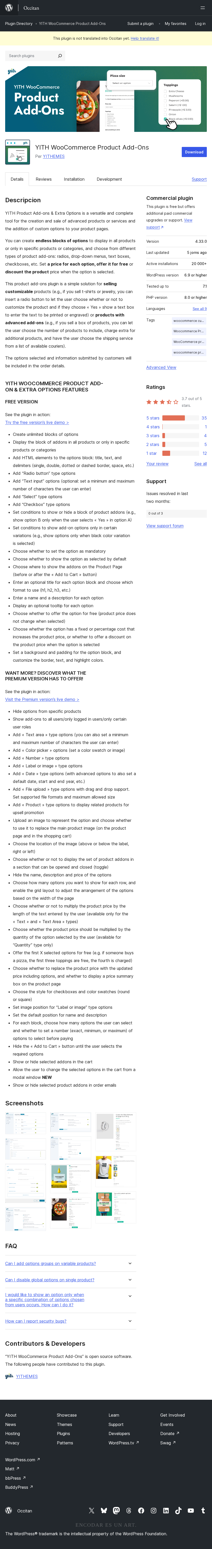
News (10, 1424)
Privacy (12, 1442)
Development (109, 179)
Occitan (24, 1510)
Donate (170, 1433)
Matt (12, 1468)
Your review (157, 463)
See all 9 (200, 309)
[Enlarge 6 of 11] (84, 1143)
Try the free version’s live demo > (37, 422)
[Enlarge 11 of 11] (129, 1198)
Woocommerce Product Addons (189, 331)
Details (17, 179)
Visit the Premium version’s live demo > (42, 699)
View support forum (165, 525)
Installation (74, 179)
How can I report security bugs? (35, 1321)
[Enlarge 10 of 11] (129, 1162)
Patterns (65, 1442)
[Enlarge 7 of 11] (84, 1171)
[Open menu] (203, 8)
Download (194, 152)
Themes (64, 1424)
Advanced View (161, 367)
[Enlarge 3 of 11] (39, 1170)
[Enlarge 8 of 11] (84, 1204)
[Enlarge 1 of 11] (39, 1119)
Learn (114, 1415)
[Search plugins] (60, 56)
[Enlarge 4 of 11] (39, 1214)
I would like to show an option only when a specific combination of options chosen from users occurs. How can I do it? (44, 1299)
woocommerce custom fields (189, 321)
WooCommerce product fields (189, 342)
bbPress (15, 1478)
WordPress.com (22, 1459)
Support (199, 179)
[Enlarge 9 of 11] (129, 1119)
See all (200, 463)
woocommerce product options (189, 352)
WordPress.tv (124, 1442)
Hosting (12, 1433)
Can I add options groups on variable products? (50, 1263)
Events (166, 1424)
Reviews (44, 179)
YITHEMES (54, 156)
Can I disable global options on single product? (49, 1279)
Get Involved (172, 1415)
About (11, 1415)
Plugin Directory (19, 23)
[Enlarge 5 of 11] (84, 1119)
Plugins (63, 1433)
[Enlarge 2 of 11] (39, 1145)
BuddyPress (19, 1487)
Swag (168, 1442)
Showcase (67, 1415)
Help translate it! (145, 38)
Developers (119, 1433)
